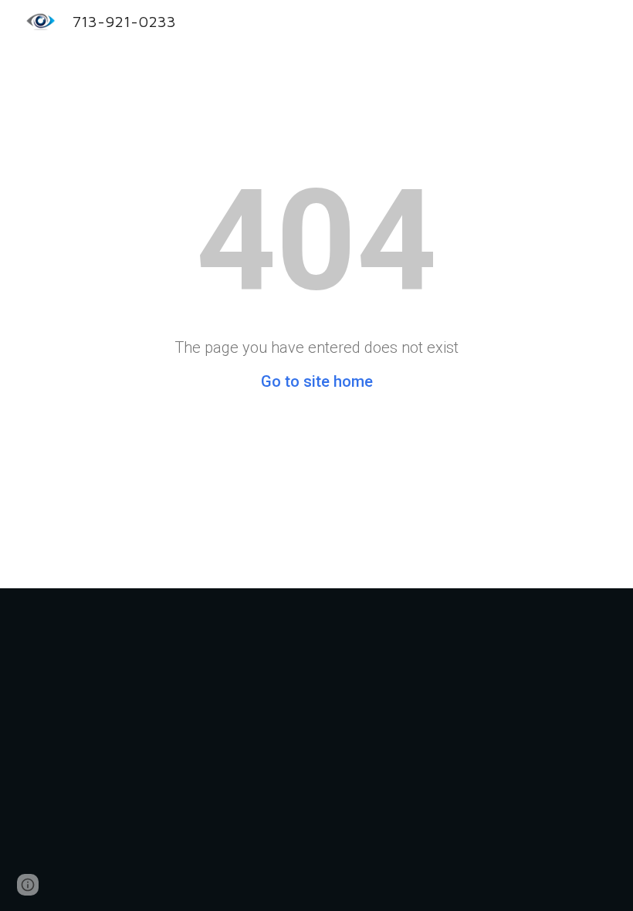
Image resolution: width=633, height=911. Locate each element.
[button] (28, 885)
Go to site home (317, 381)
